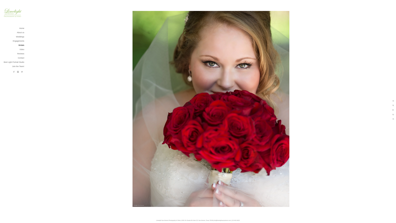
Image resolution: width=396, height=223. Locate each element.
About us (20, 32)
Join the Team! (18, 66)
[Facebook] (14, 72)
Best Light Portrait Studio (14, 62)
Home (21, 28)
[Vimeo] (22, 72)
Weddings (20, 37)
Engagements (18, 41)
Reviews (20, 54)
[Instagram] (18, 72)
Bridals (21, 45)
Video (21, 49)
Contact (21, 58)
